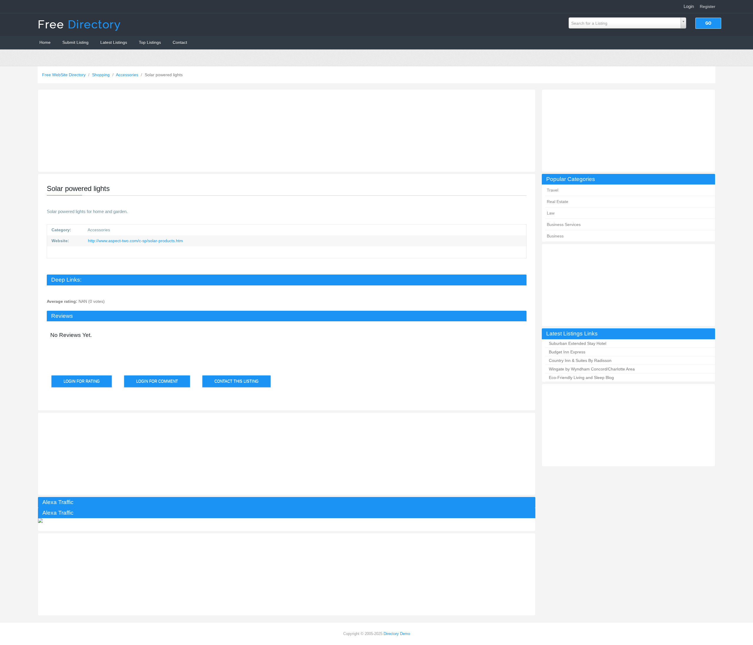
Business (555, 236)
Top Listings (150, 42)
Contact (180, 42)
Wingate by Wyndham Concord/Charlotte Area (592, 369)
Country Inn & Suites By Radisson (580, 360)
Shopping (101, 74)
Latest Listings (113, 42)
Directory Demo (397, 633)
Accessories (127, 74)
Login (689, 6)
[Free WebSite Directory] (80, 24)
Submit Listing (75, 42)
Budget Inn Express (567, 352)
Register (707, 6)
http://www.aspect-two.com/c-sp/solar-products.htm (135, 240)
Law (550, 213)
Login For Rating (82, 381)
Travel (552, 190)
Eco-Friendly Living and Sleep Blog (581, 377)
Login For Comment (157, 381)
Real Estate (557, 201)
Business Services (564, 224)
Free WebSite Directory (64, 74)
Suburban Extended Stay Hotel (577, 343)
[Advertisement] (628, 130)
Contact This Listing (236, 381)
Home (45, 42)
